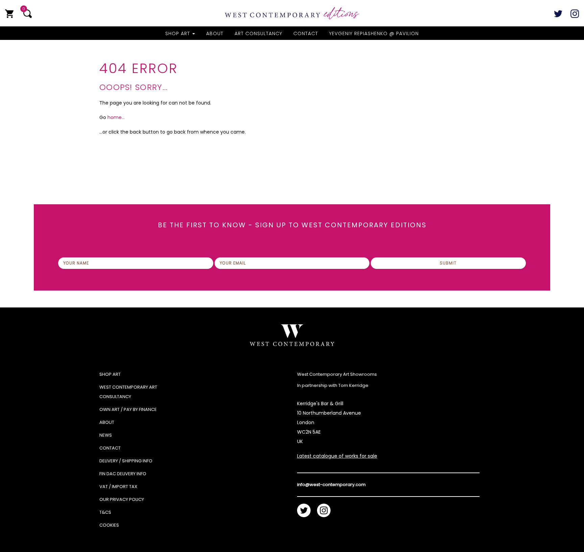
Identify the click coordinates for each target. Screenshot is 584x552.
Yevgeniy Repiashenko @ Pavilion (374, 33)
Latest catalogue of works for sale (337, 456)
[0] (9, 13)
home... (116, 117)
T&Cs (105, 512)
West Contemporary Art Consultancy (128, 392)
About (214, 33)
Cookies (109, 525)
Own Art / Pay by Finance (128, 409)
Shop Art (178, 33)
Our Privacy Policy (121, 499)
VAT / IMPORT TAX (118, 486)
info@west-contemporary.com (331, 484)
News (105, 435)
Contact (305, 33)
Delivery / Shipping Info (125, 461)
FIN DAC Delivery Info (122, 473)
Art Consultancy (258, 33)
